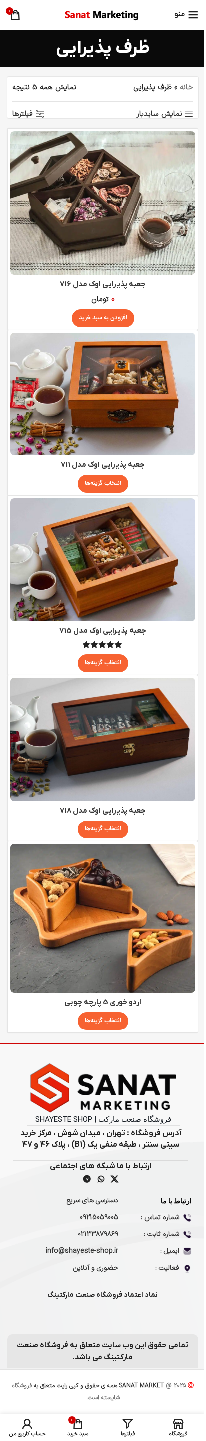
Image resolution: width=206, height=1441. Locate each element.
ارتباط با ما (176, 1201)
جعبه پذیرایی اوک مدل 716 (103, 284)
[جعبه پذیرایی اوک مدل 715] (103, 559)
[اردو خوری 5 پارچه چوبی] (103, 918)
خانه (187, 87)
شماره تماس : (160, 1217)
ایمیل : (170, 1251)
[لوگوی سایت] (103, 14)
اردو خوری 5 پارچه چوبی (103, 1002)
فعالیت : (168, 1268)
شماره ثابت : (162, 1234)
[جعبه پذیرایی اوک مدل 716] (103, 203)
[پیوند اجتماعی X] (115, 1179)
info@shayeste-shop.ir (82, 1251)
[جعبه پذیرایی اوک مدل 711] (103, 394)
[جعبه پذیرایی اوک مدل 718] (103, 739)
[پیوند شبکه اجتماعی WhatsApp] (101, 1179)
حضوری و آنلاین (95, 1268)
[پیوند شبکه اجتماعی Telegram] (87, 1179)
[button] (103, 318)
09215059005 (99, 1217)
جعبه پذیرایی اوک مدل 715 (103, 631)
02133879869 (98, 1234)
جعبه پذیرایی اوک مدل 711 (103, 465)
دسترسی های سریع (92, 1200)
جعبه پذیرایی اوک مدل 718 (103, 811)
